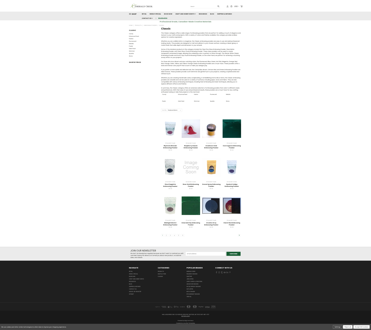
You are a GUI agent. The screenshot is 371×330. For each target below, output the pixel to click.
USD (236, 6)
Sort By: (164, 110)
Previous (366, 324)
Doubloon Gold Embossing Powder (211, 147)
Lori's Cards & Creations (194, 281)
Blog (212, 14)
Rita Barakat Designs (193, 294)
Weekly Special (155, 14)
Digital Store (162, 274)
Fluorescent (132, 41)
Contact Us (146, 18)
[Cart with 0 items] (242, 6)
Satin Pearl (132, 48)
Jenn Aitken (190, 279)
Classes (160, 276)
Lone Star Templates (189, 323)
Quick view (170, 124)
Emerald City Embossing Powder (191, 224)
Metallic (131, 44)
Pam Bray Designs (192, 274)
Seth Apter (190, 289)
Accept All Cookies (361, 327)
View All (189, 296)
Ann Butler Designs (192, 284)
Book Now (168, 14)
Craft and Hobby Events (185, 14)
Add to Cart (170, 132)
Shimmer (132, 51)
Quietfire (189, 276)
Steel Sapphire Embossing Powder (170, 185)
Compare (170, 128)
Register (138, 291)
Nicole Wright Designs (194, 286)
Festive (131, 39)
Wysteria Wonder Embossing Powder (170, 147)
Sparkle (131, 53)
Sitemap (131, 294)
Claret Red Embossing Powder (231, 224)
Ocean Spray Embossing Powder (211, 185)
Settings (338, 327)
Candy (131, 34)
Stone (131, 56)
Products (161, 271)
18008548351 (162, 18)
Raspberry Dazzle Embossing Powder (191, 147)
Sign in (131, 291)
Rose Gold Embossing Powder (191, 185)
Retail (144, 14)
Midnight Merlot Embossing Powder (170, 224)
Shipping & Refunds (224, 14)
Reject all (348, 327)
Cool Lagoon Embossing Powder (232, 147)
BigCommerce (189, 320)
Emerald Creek (191, 271)
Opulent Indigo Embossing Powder (232, 185)
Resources (203, 14)
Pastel (131, 46)
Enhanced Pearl (134, 36)
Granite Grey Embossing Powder (211, 224)
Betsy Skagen (191, 291)
